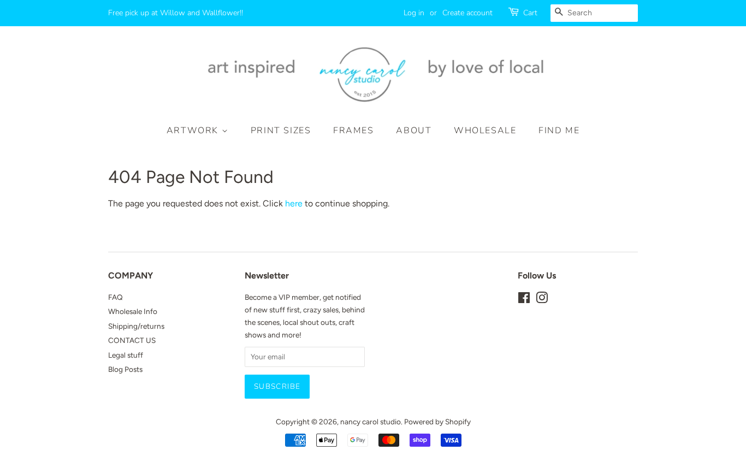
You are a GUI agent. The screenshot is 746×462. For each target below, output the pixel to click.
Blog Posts (125, 369)
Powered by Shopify (437, 421)
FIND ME (558, 131)
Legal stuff (125, 355)
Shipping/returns (136, 326)
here (294, 203)
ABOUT (413, 131)
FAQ (115, 297)
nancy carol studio (370, 421)
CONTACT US (132, 340)
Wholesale (485, 131)
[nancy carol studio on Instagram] (542, 299)
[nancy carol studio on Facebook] (524, 299)
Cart (530, 13)
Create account (467, 13)
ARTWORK (194, 131)
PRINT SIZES (281, 131)
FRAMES (353, 131)
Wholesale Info (132, 311)
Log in (414, 13)
